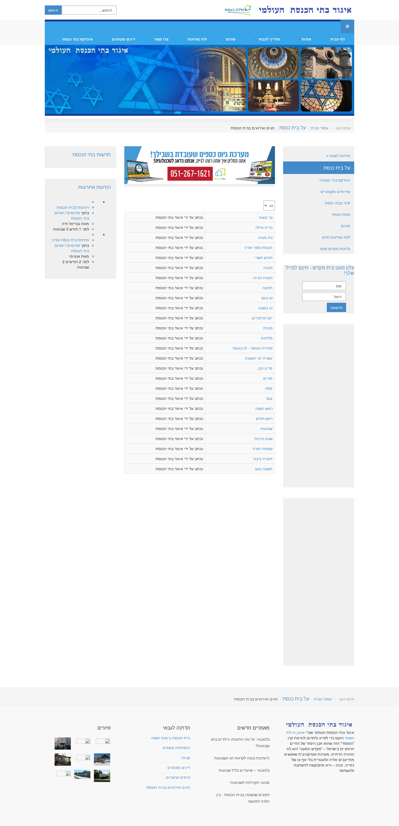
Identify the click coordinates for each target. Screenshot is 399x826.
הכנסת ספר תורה (259, 247)
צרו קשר (161, 39)
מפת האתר (341, 214)
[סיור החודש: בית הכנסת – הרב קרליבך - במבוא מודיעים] (100, 776)
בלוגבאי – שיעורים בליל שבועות (244, 770)
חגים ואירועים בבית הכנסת (168, 787)
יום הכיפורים (262, 317)
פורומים (73, 212)
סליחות (267, 338)
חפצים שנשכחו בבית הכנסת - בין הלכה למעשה (243, 798)
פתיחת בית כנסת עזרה (70, 239)
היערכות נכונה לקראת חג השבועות (242, 757)
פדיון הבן (265, 368)
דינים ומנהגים (123, 39)
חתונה (267, 287)
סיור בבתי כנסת (337, 202)
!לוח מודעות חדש (336, 237)
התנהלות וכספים (176, 747)
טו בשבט (265, 307)
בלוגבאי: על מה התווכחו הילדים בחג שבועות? (240, 742)
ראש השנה (264, 408)
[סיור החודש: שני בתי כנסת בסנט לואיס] (61, 773)
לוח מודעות (197, 39)
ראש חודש (264, 418)
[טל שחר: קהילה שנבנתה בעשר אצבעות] (61, 759)
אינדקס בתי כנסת (77, 39)
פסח (269, 388)
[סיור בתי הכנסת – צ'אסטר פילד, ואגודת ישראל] (81, 774)
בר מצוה (266, 217)
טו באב (267, 297)
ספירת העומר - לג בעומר (252, 348)
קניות (186, 757)
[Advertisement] (318, 405)
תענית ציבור (263, 458)
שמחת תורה (263, 448)
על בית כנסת (292, 127)
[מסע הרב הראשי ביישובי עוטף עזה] (100, 740)
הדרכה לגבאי (339, 155)
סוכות (268, 328)
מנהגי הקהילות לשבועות (250, 782)
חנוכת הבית (263, 277)
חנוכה (268, 267)
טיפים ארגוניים (178, 777)
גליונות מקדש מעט (335, 248)
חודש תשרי (264, 257)
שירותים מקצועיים (335, 191)
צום (270, 398)
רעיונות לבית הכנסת (73, 207)
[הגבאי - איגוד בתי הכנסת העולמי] (304, 10)
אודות (306, 39)
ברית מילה (264, 227)
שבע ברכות (264, 438)
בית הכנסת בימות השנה (170, 737)
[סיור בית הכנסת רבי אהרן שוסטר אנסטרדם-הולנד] (61, 743)
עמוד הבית (319, 127)
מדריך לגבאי (268, 39)
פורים (268, 378)
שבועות (267, 428)
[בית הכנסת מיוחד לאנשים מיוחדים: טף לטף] (81, 756)
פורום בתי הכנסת (72, 215)
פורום (230, 39)
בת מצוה (265, 237)
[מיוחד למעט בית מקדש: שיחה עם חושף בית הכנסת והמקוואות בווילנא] (81, 740)
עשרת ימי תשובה (259, 358)
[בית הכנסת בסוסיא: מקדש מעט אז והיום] (100, 759)
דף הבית (337, 39)
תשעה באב (264, 468)
